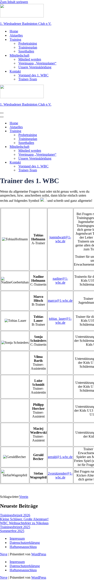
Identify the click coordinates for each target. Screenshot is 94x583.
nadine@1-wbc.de (60, 280)
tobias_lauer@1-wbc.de (60, 320)
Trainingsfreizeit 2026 (15, 515)
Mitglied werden (29, 59)
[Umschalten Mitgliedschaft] (76, 147)
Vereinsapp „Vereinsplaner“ (37, 63)
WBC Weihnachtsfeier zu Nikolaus (24, 523)
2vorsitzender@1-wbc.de (60, 475)
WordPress (38, 554)
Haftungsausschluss (23, 547)
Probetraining (27, 43)
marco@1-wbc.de (60, 300)
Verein (23, 497)
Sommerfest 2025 (12, 531)
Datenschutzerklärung (25, 542)
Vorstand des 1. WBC (33, 75)
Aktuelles (16, 35)
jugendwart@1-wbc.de (60, 239)
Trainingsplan (27, 47)
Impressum (17, 538)
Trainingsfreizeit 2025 (15, 527)
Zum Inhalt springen (14, 2)
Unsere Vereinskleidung (34, 67)
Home (14, 31)
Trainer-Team (27, 79)
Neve (3, 554)
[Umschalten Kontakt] (76, 162)
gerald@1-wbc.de (60, 457)
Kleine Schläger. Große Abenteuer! (24, 519)
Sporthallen (26, 51)
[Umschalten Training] (76, 131)
